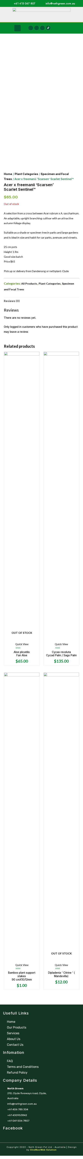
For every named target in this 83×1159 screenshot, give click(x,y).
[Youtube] (42, 28)
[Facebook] (30, 28)
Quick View (21, 644)
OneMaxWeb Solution (43, 1149)
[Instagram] (36, 28)
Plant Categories (26, 174)
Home (8, 174)
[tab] (41, 301)
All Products (29, 283)
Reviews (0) (12, 301)
